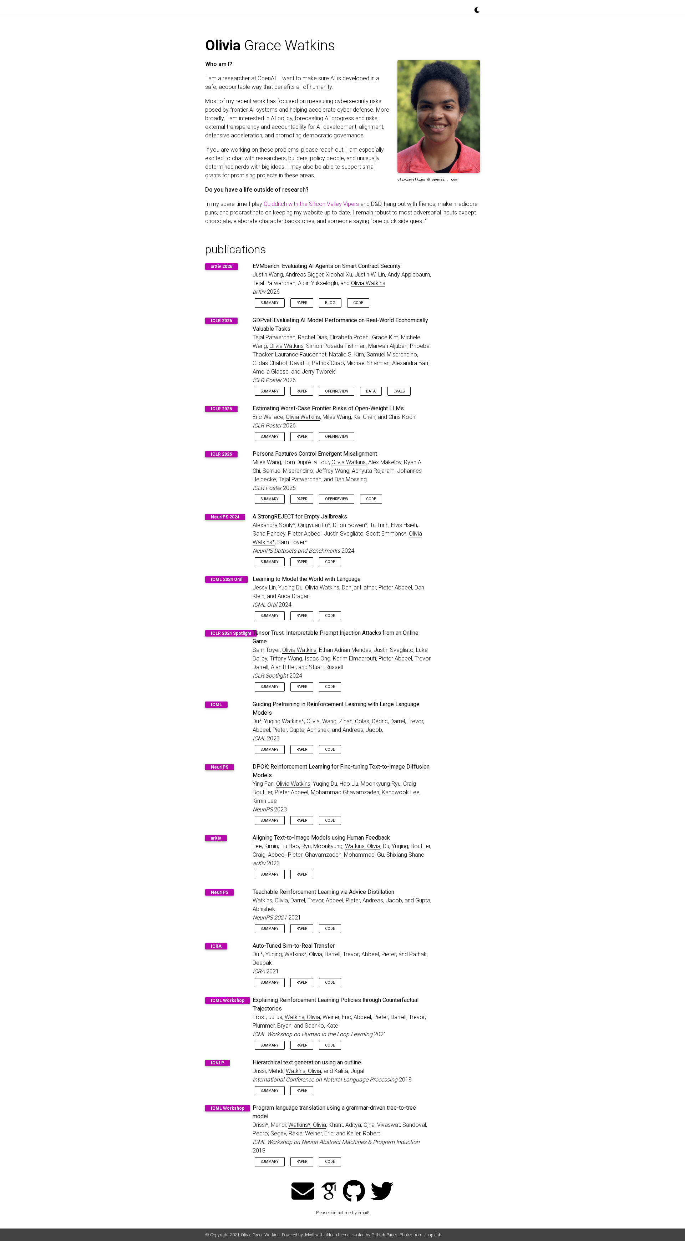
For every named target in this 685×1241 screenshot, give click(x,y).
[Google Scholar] (328, 1192)
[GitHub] (354, 1192)
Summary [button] (270, 302)
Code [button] (358, 302)
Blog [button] (330, 302)
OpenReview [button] (336, 391)
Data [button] (371, 391)
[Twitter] (382, 1192)
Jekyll (309, 1234)
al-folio (331, 1234)
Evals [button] (399, 391)
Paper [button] (301, 302)
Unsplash (432, 1234)
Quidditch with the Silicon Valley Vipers (311, 204)
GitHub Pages (384, 1234)
